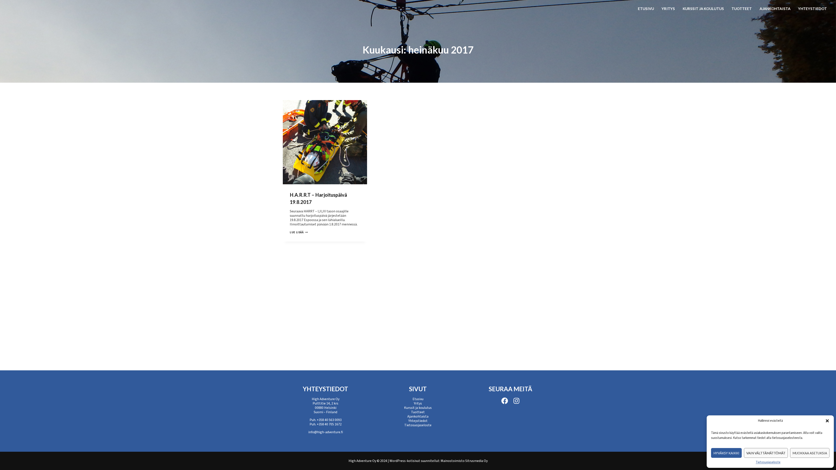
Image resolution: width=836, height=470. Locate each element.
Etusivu (646, 8)
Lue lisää (299, 232)
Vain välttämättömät (765, 453)
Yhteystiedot (812, 8)
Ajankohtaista (775, 8)
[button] (827, 421)
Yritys (668, 8)
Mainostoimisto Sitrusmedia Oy (464, 460)
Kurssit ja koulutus (703, 8)
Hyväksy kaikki (726, 453)
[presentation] (325, 142)
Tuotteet (742, 8)
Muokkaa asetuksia (809, 453)
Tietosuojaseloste (768, 462)
